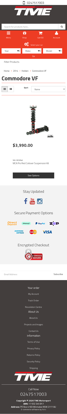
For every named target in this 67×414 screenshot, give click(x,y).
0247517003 (35, 2)
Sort (26, 87)
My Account (33, 294)
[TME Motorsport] (33, 10)
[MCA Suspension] (50, 136)
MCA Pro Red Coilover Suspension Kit (31, 163)
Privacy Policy (33, 348)
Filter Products (11, 62)
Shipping (33, 368)
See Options (33, 175)
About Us (33, 317)
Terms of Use (33, 341)
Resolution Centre (33, 307)
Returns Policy (33, 355)
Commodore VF (39, 70)
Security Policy (33, 361)
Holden (25, 70)
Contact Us (33, 331)
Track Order (33, 300)
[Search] (61, 27)
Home (7, 70)
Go (33, 56)
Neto (44, 409)
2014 (15, 70)
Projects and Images (33, 324)
